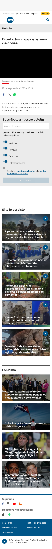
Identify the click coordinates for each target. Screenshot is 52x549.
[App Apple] (4, 514)
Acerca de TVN (33, 527)
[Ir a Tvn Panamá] (25, 20)
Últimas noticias (8, 14)
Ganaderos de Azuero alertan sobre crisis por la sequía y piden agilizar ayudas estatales (25, 349)
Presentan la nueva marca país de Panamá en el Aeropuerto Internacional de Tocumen (26, 262)
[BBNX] (4, 541)
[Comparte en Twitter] (9, 94)
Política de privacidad (36, 523)
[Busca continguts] (47, 20)
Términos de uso (9, 527)
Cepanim (34, 14)
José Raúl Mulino (22, 14)
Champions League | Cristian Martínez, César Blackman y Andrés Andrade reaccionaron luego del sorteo (23, 479)
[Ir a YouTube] (15, 503)
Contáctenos (7, 532)
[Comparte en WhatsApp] (14, 94)
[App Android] (10, 514)
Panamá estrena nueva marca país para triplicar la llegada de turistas (24, 320)
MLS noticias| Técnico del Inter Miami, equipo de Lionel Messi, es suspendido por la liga (25, 452)
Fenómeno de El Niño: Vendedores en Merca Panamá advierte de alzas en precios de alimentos (24, 290)
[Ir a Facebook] (3, 503)
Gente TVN (7, 523)
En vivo (46, 13)
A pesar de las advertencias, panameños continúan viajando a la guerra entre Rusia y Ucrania (25, 234)
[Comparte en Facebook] (4, 94)
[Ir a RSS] (21, 503)
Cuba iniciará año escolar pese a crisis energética (25, 425)
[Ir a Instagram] (9, 503)
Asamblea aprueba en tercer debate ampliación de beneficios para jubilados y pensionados (25, 394)
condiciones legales (26, 171)
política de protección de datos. (26, 172)
